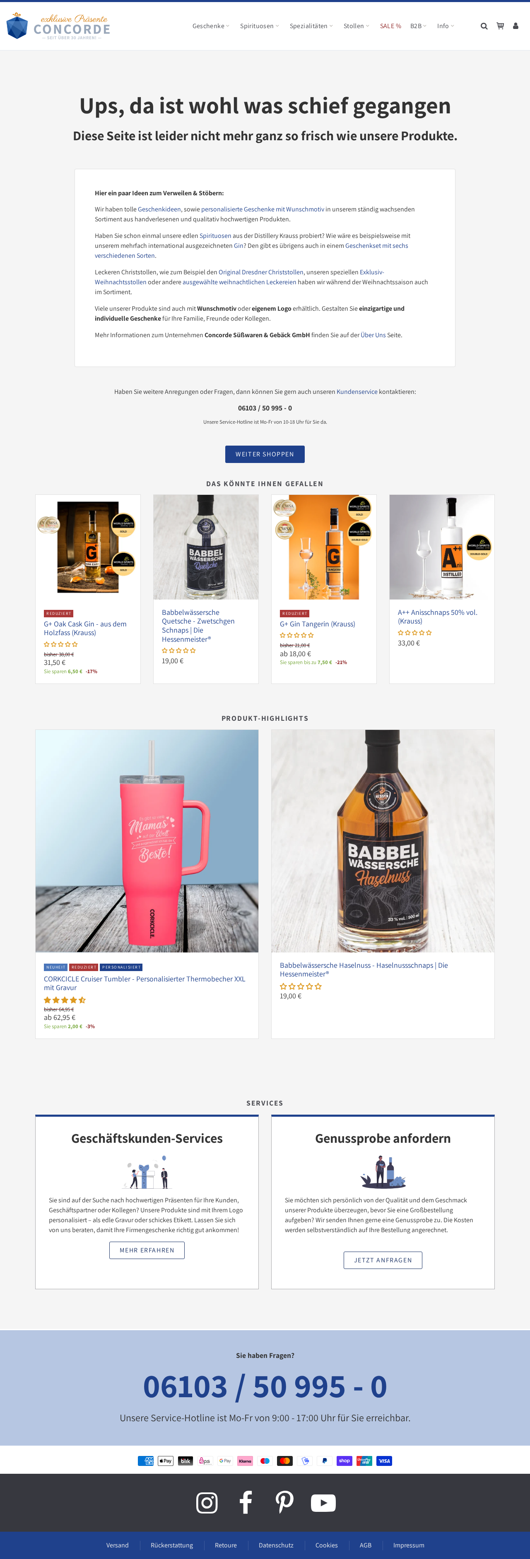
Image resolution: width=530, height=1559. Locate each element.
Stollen (354, 26)
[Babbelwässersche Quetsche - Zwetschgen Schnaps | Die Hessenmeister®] (206, 546)
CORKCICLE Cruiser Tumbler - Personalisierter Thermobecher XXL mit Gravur (145, 983)
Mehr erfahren (147, 1250)
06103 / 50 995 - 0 (265, 1385)
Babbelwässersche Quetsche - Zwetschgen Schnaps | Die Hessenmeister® (198, 625)
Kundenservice (357, 391)
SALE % (390, 26)
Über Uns (373, 335)
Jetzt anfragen (383, 1260)
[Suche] (485, 26)
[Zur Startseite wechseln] (58, 26)
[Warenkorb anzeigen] (500, 26)
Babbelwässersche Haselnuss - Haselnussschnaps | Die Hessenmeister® (364, 969)
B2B (416, 26)
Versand (117, 1545)
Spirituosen (257, 26)
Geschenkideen (159, 209)
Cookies (327, 1545)
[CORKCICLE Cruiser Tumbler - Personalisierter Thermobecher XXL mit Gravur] (147, 840)
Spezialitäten (309, 26)
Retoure (226, 1545)
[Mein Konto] (516, 26)
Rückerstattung (172, 1545)
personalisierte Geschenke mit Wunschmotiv (262, 209)
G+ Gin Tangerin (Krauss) (317, 623)
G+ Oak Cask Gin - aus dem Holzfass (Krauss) (85, 628)
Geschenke (209, 26)
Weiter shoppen (265, 454)
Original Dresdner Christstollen (261, 272)
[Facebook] (245, 1503)
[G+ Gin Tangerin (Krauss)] (324, 546)
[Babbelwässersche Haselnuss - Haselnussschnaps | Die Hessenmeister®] (383, 840)
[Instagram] (206, 1503)
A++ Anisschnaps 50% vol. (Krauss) (437, 616)
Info (443, 26)
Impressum (408, 1545)
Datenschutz (276, 1545)
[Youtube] (323, 1503)
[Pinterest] (284, 1503)
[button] (60, 644)
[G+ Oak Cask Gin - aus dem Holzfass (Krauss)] (88, 546)
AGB (365, 1545)
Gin (238, 245)
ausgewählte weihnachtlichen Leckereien (239, 282)
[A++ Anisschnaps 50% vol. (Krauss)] (442, 546)
